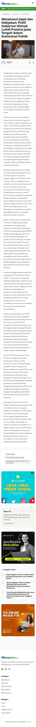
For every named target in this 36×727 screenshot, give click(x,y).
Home (3, 703)
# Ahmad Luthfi (10, 454)
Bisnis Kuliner (5, 689)
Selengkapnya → (9, 523)
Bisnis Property (6, 693)
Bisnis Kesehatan (6, 686)
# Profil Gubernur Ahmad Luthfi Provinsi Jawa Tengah (17, 462)
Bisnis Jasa (4, 683)
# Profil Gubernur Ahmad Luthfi (15, 457)
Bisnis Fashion (5, 680)
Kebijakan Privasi (6, 709)
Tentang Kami (5, 713)
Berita (3, 706)
